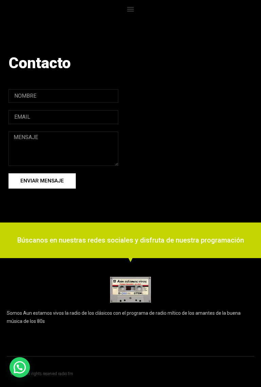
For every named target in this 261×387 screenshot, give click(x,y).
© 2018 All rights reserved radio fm (41, 373)
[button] (130, 9)
